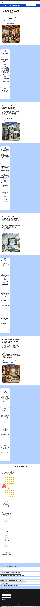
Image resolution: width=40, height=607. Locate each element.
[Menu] (37, 5)
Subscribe (3, 599)
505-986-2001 (27, 0)
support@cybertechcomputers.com (34, 0)
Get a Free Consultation (11, 23)
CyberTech (4, 2)
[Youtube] (3, 0)
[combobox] (31, 5)
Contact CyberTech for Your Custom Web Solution (11, 233)
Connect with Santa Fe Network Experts (11, 122)
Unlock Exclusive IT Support (11, 364)
